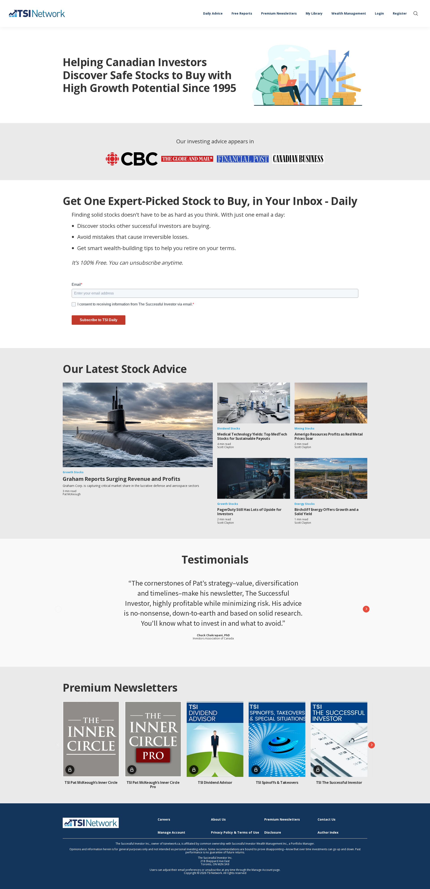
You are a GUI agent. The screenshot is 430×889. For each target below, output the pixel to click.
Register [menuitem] (400, 13)
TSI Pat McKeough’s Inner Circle (91, 782)
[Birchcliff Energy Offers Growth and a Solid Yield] (331, 478)
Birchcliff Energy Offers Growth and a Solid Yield (327, 511)
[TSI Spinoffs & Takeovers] (277, 739)
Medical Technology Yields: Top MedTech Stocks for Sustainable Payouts (252, 436)
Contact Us (326, 819)
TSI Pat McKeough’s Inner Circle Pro (153, 784)
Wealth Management (348, 13)
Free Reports (242, 13)
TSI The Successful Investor (339, 782)
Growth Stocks (73, 472)
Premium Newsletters (279, 13)
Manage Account (171, 833)
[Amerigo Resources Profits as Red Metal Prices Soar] (331, 403)
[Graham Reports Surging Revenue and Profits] (138, 425)
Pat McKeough (72, 494)
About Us (218, 819)
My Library (314, 13)
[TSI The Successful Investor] (339, 739)
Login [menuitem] (379, 13)
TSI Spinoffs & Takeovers (277, 782)
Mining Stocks (304, 428)
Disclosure (272, 833)
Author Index (328, 833)
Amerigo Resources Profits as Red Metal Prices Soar (329, 436)
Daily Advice (213, 13)
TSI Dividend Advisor (215, 782)
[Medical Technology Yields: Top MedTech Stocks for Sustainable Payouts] (253, 403)
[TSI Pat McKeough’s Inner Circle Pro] (153, 739)
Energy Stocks (305, 504)
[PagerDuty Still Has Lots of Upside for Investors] (253, 478)
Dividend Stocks (228, 428)
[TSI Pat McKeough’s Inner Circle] (91, 739)
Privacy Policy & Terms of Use (235, 833)
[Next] (366, 609)
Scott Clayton (225, 447)
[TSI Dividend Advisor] (215, 739)
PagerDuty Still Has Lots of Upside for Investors (249, 511)
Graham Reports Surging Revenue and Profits (121, 478)
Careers (164, 819)
